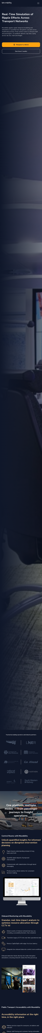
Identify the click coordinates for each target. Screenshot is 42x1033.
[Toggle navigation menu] (38, 3)
